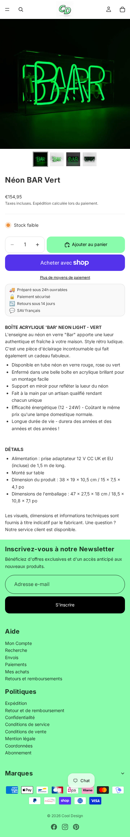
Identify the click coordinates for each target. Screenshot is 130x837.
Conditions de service (27, 724)
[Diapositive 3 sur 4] (73, 159)
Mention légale (20, 738)
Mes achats (17, 671)
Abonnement (18, 752)
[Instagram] (65, 827)
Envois (11, 657)
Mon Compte (18, 643)
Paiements (16, 664)
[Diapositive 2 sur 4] (57, 159)
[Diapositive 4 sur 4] (90, 159)
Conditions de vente (25, 731)
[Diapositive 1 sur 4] (40, 159)
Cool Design (72, 815)
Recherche (16, 650)
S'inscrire (65, 604)
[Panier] (122, 9)
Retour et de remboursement (34, 710)
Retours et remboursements (33, 678)
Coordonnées (18, 745)
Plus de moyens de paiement (65, 277)
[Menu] (7, 9)
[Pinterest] (76, 827)
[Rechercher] (21, 9)
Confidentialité (20, 717)
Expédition (16, 703)
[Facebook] (54, 827)
